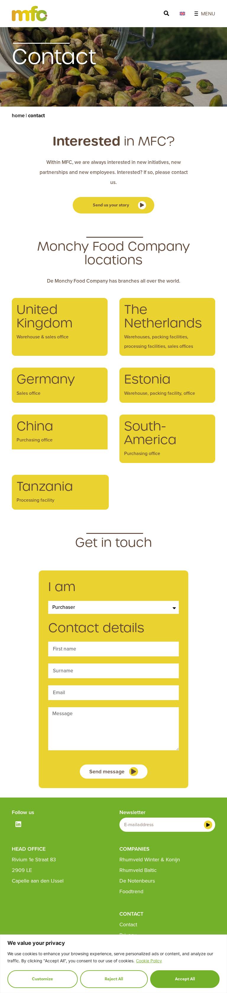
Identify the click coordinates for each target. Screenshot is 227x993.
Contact (128, 924)
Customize (42, 979)
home (18, 115)
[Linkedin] (18, 824)
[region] (113, 964)
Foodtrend (131, 891)
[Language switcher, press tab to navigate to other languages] (182, 13)
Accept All (185, 979)
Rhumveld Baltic (138, 870)
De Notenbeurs (137, 881)
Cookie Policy (149, 960)
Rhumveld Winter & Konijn (149, 859)
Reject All (114, 979)
